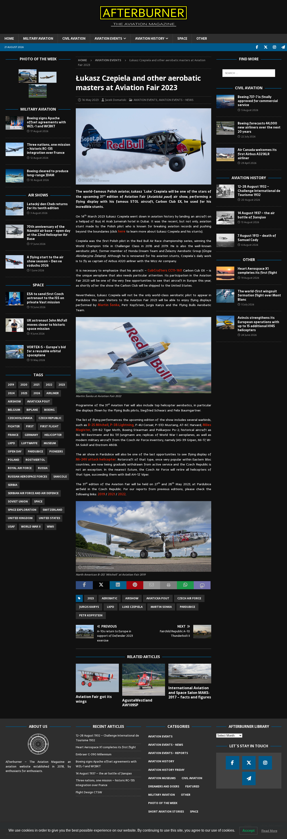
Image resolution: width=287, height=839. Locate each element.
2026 (36, 393)
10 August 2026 (39, 180)
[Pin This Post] (134, 585)
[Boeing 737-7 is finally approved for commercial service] (225, 101)
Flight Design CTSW (89, 792)
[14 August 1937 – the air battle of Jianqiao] (225, 217)
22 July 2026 (248, 137)
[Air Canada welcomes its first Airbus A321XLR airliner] (225, 154)
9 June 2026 (37, 334)
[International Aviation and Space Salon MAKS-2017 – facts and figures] (189, 673)
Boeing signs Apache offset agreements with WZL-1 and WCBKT (46, 122)
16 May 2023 (90, 100)
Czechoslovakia (20, 418)
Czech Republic (50, 418)
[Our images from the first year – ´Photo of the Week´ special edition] (48, 77)
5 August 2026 (249, 110)
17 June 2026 (37, 244)
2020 (23, 385)
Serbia (12, 485)
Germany (31, 435)
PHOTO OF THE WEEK (162, 803)
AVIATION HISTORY (149, 38)
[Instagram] (274, 47)
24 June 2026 (249, 335)
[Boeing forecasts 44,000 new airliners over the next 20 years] (225, 128)
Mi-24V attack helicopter (96, 459)
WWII (50, 526)
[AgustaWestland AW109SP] (143, 680)
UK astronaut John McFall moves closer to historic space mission (47, 324)
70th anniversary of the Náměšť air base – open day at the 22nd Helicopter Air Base (48, 232)
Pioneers (56, 451)
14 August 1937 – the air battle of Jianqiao (256, 215)
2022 (122, 494)
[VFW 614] (28, 76)
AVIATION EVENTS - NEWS (176, 100)
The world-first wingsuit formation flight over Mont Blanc (259, 295)
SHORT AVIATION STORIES (166, 811)
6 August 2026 (249, 245)
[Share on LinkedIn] (118, 585)
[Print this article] (168, 585)
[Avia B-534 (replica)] (38, 91)
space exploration (22, 510)
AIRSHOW (131, 598)
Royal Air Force (20, 468)
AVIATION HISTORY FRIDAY (166, 770)
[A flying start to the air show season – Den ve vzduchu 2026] (15, 262)
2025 (24, 393)
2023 (90, 598)
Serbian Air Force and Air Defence (33, 493)
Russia (43, 468)
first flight (49, 426)
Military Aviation (38, 109)
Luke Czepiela (132, 607)
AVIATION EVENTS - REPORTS (168, 753)
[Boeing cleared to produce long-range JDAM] (15, 176)
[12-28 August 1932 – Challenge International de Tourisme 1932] (225, 191)
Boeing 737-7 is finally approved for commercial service (258, 100)
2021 (111, 494)
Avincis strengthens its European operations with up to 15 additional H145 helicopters (258, 324)
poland (13, 460)
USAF (11, 526)
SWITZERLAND (52, 510)
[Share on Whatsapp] (185, 585)
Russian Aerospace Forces (27, 476)
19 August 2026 (250, 278)
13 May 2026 (37, 360)
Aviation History (249, 177)
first (30, 426)
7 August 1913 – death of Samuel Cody (257, 237)
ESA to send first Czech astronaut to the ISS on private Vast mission (45, 297)
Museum (50, 443)
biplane (32, 410)
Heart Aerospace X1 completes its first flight (258, 270)
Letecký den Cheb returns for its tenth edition (47, 206)
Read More (269, 830)
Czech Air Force (189, 598)
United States (49, 518)
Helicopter (53, 435)
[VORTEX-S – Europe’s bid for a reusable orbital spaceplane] (15, 352)
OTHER (201, 38)
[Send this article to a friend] (151, 585)
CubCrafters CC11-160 (165, 270)
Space (38, 285)
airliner (52, 393)
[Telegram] (283, 47)
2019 (102, 494)
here (121, 231)
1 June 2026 (37, 270)
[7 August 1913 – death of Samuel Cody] (225, 240)
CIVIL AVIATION (73, 38)
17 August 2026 (39, 131)
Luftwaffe (29, 443)
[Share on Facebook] (84, 585)
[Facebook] (257, 47)
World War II (31, 526)
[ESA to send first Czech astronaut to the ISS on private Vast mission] (15, 298)
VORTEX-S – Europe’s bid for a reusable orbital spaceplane (46, 351)
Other (249, 259)
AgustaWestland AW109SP (137, 702)
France (13, 435)
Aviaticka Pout (157, 598)
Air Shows (38, 195)
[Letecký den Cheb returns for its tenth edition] (15, 208)
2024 (11, 393)
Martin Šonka (108, 304)
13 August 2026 (250, 222)
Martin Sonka (161, 607)
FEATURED (192, 786)
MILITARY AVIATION (38, 38)
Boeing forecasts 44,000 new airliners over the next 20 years (259, 127)
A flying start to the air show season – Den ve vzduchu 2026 (45, 261)
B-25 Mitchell (98, 424)
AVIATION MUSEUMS (162, 778)
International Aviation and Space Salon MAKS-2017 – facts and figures (189, 692)
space (38, 501)
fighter (14, 426)
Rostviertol (35, 460)
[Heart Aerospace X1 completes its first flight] (225, 273)
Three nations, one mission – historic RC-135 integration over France (48, 148)
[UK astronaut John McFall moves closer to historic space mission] (15, 325)
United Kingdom (20, 518)
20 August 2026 (250, 200)
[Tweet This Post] (101, 585)
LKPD (110, 607)
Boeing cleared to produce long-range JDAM (47, 173)
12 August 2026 (39, 158)
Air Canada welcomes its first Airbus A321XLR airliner (257, 153)
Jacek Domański (115, 100)
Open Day (15, 451)
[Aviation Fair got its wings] (97, 678)
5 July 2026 (247, 304)
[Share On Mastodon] (202, 585)
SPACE (182, 38)
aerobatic (109, 598)
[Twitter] (266, 47)
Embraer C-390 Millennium (93, 754)
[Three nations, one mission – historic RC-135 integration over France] (15, 149)
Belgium (14, 410)
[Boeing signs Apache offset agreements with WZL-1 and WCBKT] (15, 123)
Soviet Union (18, 501)
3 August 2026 (38, 213)
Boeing (49, 410)
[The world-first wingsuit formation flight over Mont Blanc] (225, 296)
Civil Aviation (249, 87)
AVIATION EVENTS (108, 38)
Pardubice (187, 607)
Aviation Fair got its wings (94, 699)
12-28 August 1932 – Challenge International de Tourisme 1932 (259, 190)
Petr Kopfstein (90, 615)
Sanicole (60, 476)
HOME (9, 38)
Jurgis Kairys (89, 607)
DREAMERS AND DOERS (163, 786)
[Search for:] (249, 73)
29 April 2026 (248, 163)
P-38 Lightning (122, 424)
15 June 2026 (37, 307)
